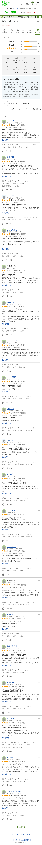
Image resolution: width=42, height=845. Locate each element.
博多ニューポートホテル (10, 21)
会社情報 (14, 840)
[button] (13, 122)
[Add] (37, 22)
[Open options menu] (39, 121)
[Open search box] (4, 103)
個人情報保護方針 (25, 840)
